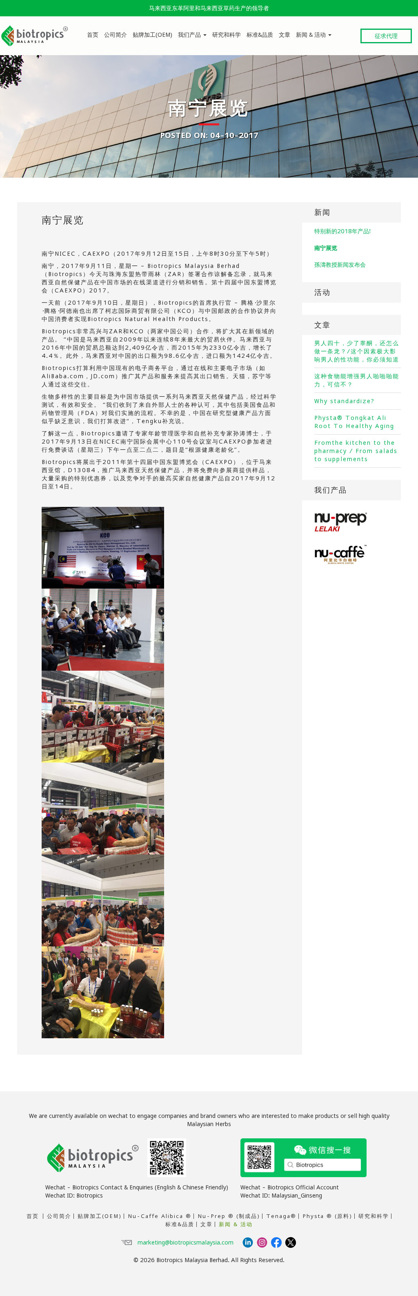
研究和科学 (226, 34)
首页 (92, 34)
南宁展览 (63, 219)
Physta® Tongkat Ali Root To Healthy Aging (354, 421)
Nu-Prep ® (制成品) (229, 1216)
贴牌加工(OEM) (152, 34)
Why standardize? (344, 400)
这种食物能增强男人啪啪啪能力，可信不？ (356, 380)
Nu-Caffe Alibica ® (159, 1216)
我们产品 (190, 34)
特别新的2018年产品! (342, 231)
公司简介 (115, 34)
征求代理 (386, 35)
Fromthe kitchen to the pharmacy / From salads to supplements (356, 450)
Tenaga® (281, 1216)
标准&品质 (260, 34)
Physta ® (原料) (327, 1216)
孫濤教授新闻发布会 (340, 264)
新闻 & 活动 (311, 34)
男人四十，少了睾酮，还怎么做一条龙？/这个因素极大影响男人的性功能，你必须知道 (356, 351)
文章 (284, 34)
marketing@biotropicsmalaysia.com (185, 1242)
